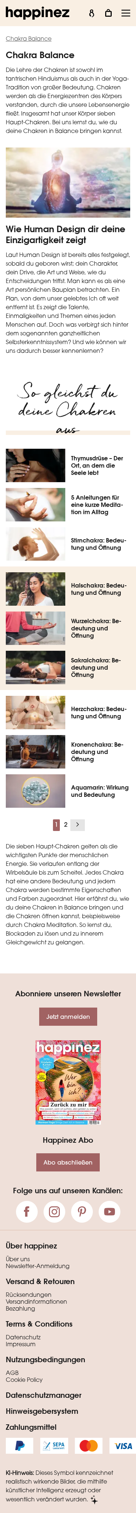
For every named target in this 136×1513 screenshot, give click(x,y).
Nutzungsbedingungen (45, 1359)
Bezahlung (20, 1309)
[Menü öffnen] (125, 13)
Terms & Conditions (39, 1323)
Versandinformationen (36, 1302)
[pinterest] (82, 1212)
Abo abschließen (68, 1162)
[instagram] (54, 1212)
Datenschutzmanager (43, 1395)
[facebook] (27, 1212)
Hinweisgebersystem (42, 1411)
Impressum (21, 1345)
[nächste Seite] (77, 825)
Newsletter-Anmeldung (38, 1267)
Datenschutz (23, 1338)
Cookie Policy (24, 1380)
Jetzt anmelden (68, 1016)
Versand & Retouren (40, 1281)
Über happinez (31, 1245)
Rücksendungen (28, 1295)
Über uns (18, 1260)
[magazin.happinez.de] (37, 13)
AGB (12, 1373)
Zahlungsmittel (31, 1427)
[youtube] (109, 1212)
